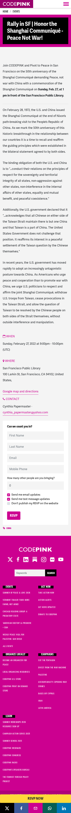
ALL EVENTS (8, 646)
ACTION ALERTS (45, 599)
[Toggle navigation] (66, 4)
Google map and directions (20, 391)
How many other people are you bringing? (31, 478)
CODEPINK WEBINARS (12, 748)
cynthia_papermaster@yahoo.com (25, 412)
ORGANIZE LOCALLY (15, 654)
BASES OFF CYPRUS (46, 693)
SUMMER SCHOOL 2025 (12, 740)
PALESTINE (42, 674)
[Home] (16, 4)
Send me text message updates (30, 499)
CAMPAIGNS (47, 654)
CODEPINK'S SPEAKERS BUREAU (16, 769)
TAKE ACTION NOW (46, 592)
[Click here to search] (35, 572)
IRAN (40, 700)
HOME (5, 11)
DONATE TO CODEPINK (47, 614)
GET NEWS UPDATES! (47, 607)
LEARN (9, 716)
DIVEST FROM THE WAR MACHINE (52, 667)
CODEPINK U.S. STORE (12, 679)
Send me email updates (25, 494)
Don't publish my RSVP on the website (34, 503)
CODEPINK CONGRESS (12, 755)
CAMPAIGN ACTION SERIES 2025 (16, 733)
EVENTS (16, 11)
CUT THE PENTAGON (46, 660)
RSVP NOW (35, 798)
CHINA (8, 529)
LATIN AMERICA (45, 707)
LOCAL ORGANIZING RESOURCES (16, 671)
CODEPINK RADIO (10, 762)
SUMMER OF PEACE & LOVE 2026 (16, 592)
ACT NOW (46, 587)
